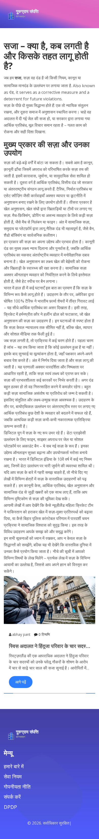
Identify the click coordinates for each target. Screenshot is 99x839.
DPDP (10, 807)
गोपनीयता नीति (17, 786)
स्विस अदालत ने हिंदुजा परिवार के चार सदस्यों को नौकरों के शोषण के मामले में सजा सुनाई (49, 646)
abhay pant (21, 634)
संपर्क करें (12, 796)
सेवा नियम (13, 776)
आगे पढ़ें (20, 682)
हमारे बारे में (14, 766)
